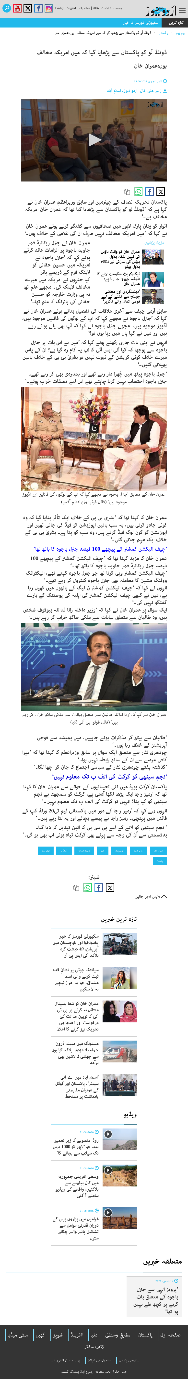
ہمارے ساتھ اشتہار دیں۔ (64, 1360)
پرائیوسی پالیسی (129, 1360)
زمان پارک (119, 850)
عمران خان (158, 850)
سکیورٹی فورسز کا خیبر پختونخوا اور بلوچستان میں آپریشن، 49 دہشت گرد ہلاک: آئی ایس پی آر (84, 22)
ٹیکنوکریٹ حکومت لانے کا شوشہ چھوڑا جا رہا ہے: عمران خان (118, 279)
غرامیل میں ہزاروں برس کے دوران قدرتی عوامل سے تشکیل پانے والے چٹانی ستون (75, 1229)
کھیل (40, 1335)
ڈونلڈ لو (64, 850)
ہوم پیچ (181, 33)
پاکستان (163, 33)
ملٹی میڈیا (18, 1335)
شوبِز (58, 1335)
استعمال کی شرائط (99, 1360)
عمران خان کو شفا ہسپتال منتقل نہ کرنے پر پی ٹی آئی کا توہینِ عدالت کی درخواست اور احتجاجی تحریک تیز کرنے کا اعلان (77, 1016)
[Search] (6, 8)
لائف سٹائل (94, 1347)
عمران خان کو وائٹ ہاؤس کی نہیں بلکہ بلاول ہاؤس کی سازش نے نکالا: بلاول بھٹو (120, 259)
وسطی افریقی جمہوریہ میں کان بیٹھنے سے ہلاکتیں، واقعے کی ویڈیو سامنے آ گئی (77, 1186)
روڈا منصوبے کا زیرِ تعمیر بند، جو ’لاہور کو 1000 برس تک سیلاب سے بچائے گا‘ (76, 1147)
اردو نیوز (45, 850)
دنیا (94, 1335)
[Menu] (182, 11)
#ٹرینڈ (76, 1335)
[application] (94, 140)
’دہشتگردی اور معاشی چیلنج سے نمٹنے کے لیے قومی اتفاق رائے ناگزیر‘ (120, 296)
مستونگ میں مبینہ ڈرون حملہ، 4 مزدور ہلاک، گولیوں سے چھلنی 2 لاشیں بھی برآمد (75, 1053)
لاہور (102, 850)
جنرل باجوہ (138, 850)
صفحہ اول (170, 1335)
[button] (94, 139)
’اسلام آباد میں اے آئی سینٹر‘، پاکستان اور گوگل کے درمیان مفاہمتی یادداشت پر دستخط (77, 1087)
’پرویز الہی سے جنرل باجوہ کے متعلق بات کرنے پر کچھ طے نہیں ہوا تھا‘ (155, 1301)
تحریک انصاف (84, 850)
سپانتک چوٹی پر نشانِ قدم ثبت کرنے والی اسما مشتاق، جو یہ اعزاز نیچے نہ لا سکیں (75, 980)
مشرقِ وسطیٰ (117, 1335)
